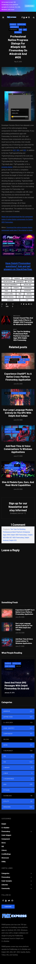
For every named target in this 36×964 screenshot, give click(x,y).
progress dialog (7, 167)
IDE (18, 756)
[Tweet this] (23, 304)
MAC (20, 293)
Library (14, 393)
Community (6, 888)
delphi (30, 281)
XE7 (14, 150)
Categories (5, 873)
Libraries (5, 885)
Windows (18, 32)
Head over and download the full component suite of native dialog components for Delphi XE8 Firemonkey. (17, 219)
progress (29, 297)
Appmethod (21, 24)
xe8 (27, 300)
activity (7, 278)
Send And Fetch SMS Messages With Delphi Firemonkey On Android (16, 685)
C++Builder (18, 722)
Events (16, 287)
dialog (6, 287)
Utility (18, 801)
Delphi (22, 27)
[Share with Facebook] (21, 304)
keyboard (27, 290)
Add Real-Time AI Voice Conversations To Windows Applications (18, 449)
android (17, 278)
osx (19, 297)
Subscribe (8, 906)
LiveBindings (18, 779)
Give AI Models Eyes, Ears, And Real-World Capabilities (18, 483)
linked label (8, 293)
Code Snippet (9, 429)
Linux (27, 359)
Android (13, 24)
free (6, 290)
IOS (21, 29)
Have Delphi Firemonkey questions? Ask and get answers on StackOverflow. (18, 266)
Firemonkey (13, 29)
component (20, 281)
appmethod (28, 278)
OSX (25, 29)
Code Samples (7, 881)
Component (14, 27)
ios (16, 290)
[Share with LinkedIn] (26, 304)
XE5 (24, 150)
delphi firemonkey (11, 284)
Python (18, 790)
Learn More (30, 6)
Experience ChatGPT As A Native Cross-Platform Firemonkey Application (18, 376)
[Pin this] (29, 304)
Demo (7, 359)
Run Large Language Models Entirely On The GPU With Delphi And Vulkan (18, 412)
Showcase (13, 362)
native (29, 293)
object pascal (9, 297)
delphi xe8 (27, 284)
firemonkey (28, 287)
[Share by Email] (31, 304)
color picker (7, 281)
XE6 (18, 150)
